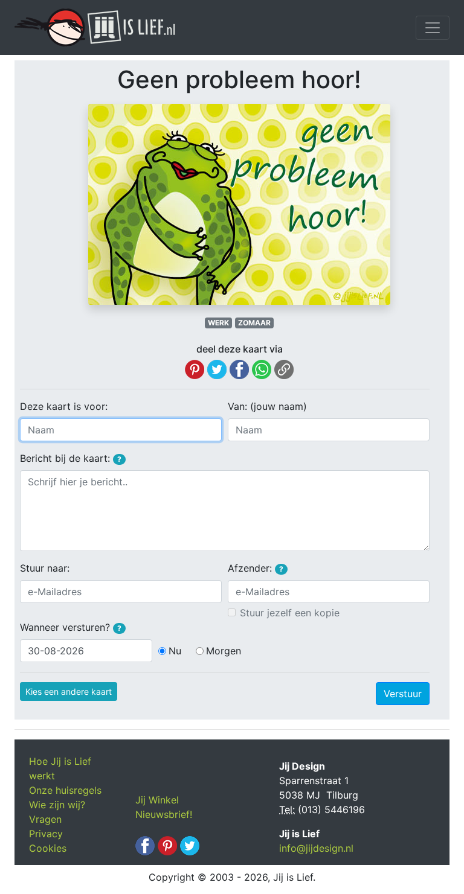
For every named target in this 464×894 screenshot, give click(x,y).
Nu (175, 651)
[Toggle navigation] (433, 28)
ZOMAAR (254, 322)
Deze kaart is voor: (64, 406)
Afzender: (255, 568)
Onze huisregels (65, 790)
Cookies (47, 848)
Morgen (223, 651)
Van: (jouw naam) (267, 406)
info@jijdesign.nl (316, 848)
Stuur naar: (44, 568)
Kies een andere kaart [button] (68, 691)
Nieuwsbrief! (163, 814)
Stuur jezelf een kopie (290, 613)
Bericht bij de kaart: (70, 458)
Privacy (46, 834)
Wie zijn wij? (57, 805)
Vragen (45, 819)
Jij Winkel (157, 800)
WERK (218, 322)
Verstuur (403, 694)
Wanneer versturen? (70, 627)
